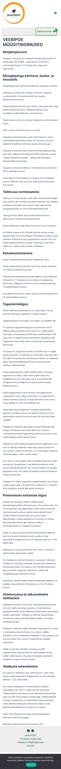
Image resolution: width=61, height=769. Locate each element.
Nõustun (31, 765)
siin (38, 697)
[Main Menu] (55, 13)
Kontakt (30, 745)
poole (25, 717)
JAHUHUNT (30, 735)
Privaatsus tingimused (30, 739)
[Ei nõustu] (57, 761)
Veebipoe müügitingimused (31, 742)
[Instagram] (32, 730)
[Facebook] (28, 730)
